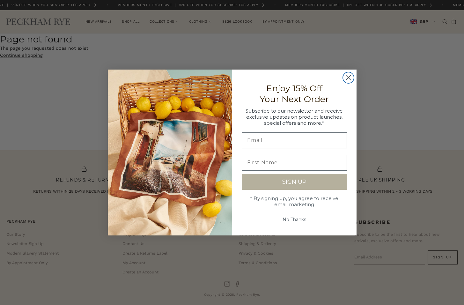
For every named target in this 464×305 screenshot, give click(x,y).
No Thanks (294, 219)
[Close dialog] (348, 77)
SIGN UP (294, 181)
